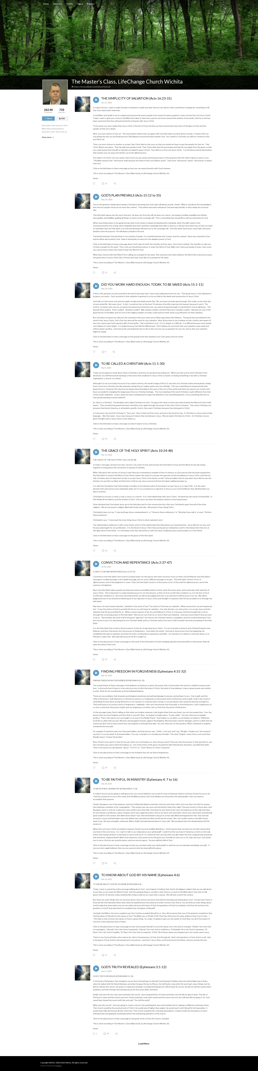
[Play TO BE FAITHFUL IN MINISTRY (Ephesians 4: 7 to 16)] (96, 781)
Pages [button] (90, 3)
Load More (143, 1043)
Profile (69, 3)
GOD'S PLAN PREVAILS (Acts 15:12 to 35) (131, 195)
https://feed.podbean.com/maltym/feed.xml (92, 87)
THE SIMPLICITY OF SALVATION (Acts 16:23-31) (136, 98)
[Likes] (94, 183)
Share (49, 118)
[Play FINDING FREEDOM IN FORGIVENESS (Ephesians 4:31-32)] (96, 673)
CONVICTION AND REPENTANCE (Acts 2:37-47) (136, 562)
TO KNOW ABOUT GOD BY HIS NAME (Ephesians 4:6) (140, 875)
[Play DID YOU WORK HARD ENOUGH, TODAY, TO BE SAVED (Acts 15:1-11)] (96, 286)
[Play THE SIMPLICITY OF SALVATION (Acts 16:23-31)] (96, 100)
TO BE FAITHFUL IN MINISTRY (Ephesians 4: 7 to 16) (139, 779)
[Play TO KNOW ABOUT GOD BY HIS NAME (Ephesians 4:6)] (96, 876)
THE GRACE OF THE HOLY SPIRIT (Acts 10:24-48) (137, 450)
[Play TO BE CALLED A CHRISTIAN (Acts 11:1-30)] (96, 365)
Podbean (58, 1066)
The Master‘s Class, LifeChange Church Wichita (127, 81)
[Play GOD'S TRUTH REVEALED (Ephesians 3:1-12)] (96, 968)
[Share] (115, 183)
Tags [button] (79, 3)
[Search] (211, 3)
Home (46, 3)
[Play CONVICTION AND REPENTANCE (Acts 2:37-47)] (96, 564)
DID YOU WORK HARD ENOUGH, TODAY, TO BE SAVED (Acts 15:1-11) (152, 284)
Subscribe (57, 3)
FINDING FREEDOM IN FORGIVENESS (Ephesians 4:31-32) (143, 671)
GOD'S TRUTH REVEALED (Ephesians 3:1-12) (133, 967)
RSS (63, 118)
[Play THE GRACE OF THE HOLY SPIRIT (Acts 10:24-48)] (96, 452)
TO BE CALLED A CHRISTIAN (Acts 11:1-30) (133, 363)
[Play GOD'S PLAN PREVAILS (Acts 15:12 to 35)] (96, 197)
